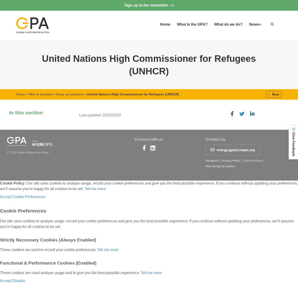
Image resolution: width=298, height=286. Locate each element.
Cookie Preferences (28, 197)
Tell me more (95, 189)
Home (165, 24)
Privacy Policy (230, 160)
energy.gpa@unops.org (236, 150)
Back (275, 94)
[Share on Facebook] (232, 114)
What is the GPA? (192, 24)
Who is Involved (40, 94)
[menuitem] (165, 24)
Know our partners (69, 94)
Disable (18, 281)
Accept (5, 197)
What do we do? (228, 24)
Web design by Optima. (221, 166)
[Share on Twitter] (242, 114)
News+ (255, 24)
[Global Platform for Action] (32, 21)
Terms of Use (253, 160)
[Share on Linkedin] (252, 114)
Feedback (212, 160)
